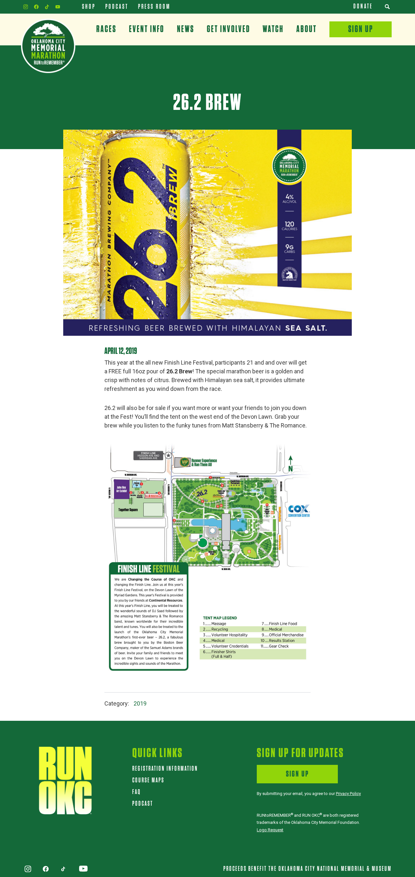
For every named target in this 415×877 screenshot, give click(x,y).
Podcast (142, 804)
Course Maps (148, 780)
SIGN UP (297, 774)
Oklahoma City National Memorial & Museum (335, 869)
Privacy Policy (348, 793)
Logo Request (270, 829)
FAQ (136, 792)
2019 (140, 703)
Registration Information (165, 769)
